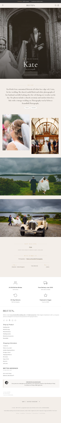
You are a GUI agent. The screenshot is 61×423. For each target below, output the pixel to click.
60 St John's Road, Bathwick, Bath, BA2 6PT (8, 374)
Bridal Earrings (6, 329)
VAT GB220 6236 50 (6, 393)
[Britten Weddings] (30, 5)
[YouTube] (7, 320)
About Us (5, 361)
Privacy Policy (28, 413)
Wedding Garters (7, 334)
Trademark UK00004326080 (8, 395)
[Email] (15, 320)
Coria (30, 247)
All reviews (5, 357)
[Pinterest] (9, 320)
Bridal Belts (5, 338)
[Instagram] (12, 320)
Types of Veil (6, 359)
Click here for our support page (33, 382)
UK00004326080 (45, 407)
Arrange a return (6, 352)
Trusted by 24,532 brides (30, 1)
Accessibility (22, 413)
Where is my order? (7, 348)
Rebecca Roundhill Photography (34, 259)
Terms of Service (35, 413)
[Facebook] (4, 320)
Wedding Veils (6, 327)
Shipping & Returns (7, 354)
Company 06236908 (6, 392)
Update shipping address (9, 350)
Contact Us (5, 345)
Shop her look (30, 73)
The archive (34, 265)
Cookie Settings (42, 413)
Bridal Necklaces (7, 331)
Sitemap (17, 413)
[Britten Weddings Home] (8, 311)
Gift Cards (5, 363)
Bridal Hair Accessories (8, 336)
